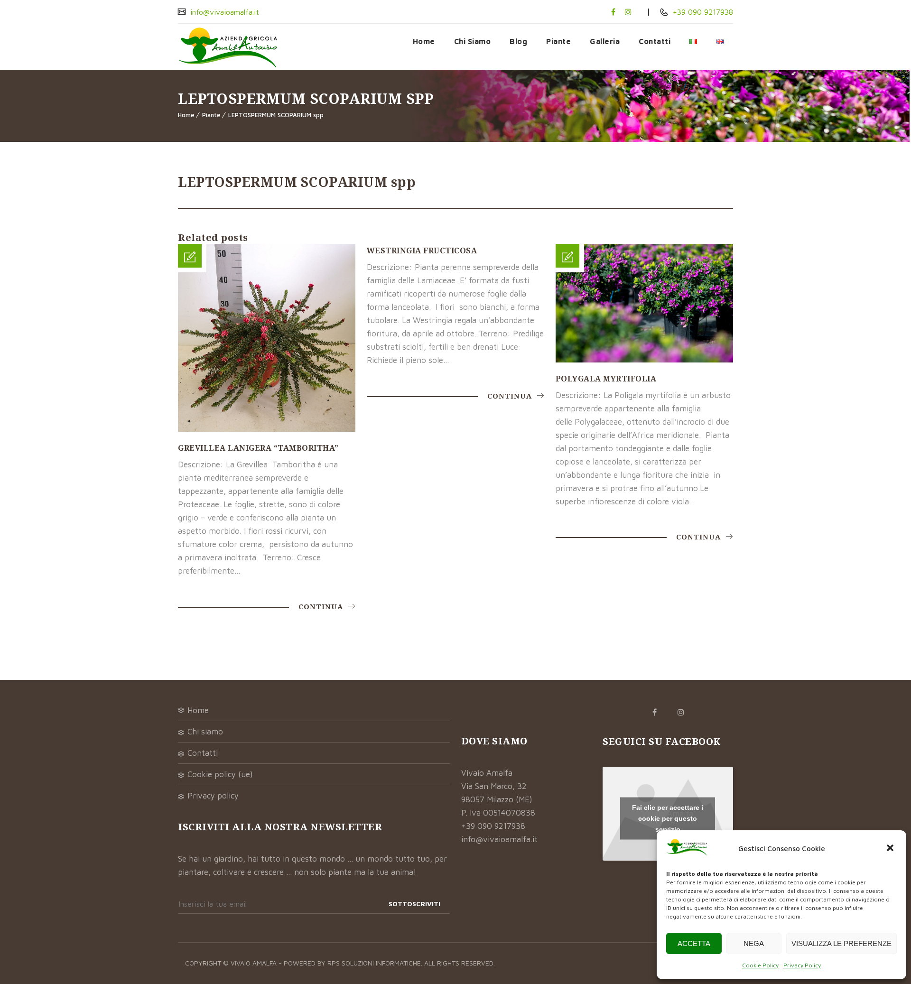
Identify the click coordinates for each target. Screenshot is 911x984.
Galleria (605, 41)
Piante (558, 41)
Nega (754, 943)
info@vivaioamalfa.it (223, 12)
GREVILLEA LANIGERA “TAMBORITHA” (258, 448)
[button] (891, 848)
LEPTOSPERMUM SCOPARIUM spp (276, 115)
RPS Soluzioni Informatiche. (375, 963)
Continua (321, 606)
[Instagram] (628, 12)
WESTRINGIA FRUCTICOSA (422, 250)
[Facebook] (613, 12)
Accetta (694, 943)
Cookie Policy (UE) (220, 774)
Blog (518, 41)
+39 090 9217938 (701, 12)
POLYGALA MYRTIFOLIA (606, 378)
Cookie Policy (760, 965)
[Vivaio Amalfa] (228, 47)
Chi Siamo (472, 41)
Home (424, 41)
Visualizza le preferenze (841, 943)
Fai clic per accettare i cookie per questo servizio (667, 818)
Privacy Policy (802, 965)
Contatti (654, 41)
